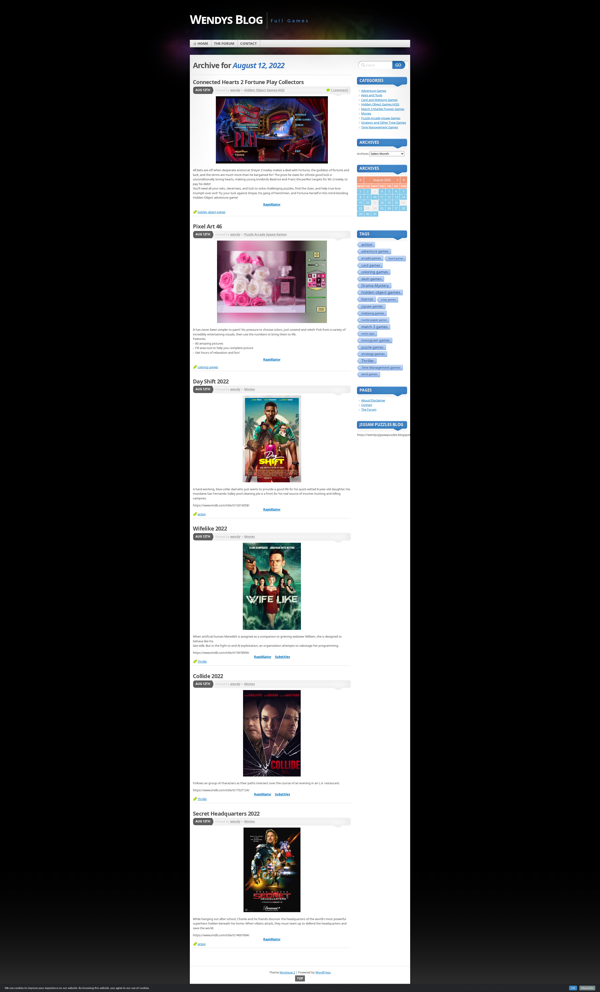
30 (367, 214)
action (202, 514)
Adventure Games (373, 91)
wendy (235, 90)
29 (360, 214)
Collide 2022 (208, 676)
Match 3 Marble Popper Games (382, 109)
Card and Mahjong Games (379, 100)
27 (396, 208)
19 (389, 203)
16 (367, 203)
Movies (249, 389)
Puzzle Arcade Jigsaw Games (265, 234)
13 (396, 197)
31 (374, 214)
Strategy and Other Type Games (383, 122)
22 (360, 208)
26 (389, 208)
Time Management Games (379, 127)
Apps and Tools (371, 95)
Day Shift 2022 (211, 381)
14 (403, 197)
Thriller (202, 661)
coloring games (208, 367)
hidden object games (211, 212)
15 (360, 203)
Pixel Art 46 (207, 226)
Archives (363, 154)
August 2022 (382, 180)
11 (381, 197)
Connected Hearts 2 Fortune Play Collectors (248, 82)
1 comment (339, 90)
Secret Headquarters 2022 (226, 813)
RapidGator (272, 204)
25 (381, 208)
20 (396, 203)
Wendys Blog (226, 19)
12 (389, 197)
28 (403, 208)
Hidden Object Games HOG (264, 90)
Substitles (282, 657)
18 (381, 203)
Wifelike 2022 (210, 528)
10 (374, 197)
